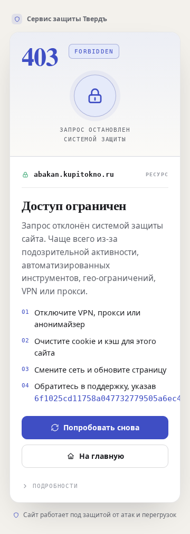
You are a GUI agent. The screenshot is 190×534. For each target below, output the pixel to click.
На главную (101, 456)
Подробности (55, 486)
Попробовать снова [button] (101, 427)
